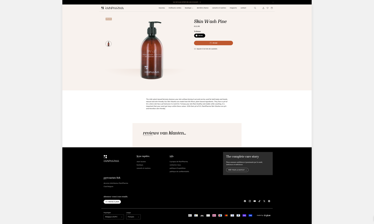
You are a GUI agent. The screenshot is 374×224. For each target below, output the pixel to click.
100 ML (200, 36)
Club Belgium (108, 186)
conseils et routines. (144, 168)
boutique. (140, 165)
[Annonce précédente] (101, 2)
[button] (255, 8)
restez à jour (113, 202)
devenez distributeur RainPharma (116, 183)
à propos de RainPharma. (179, 162)
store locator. (141, 162)
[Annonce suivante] (273, 2)
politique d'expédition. (178, 168)
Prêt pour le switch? (236, 170)
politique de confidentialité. (179, 171)
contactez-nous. (175, 165)
